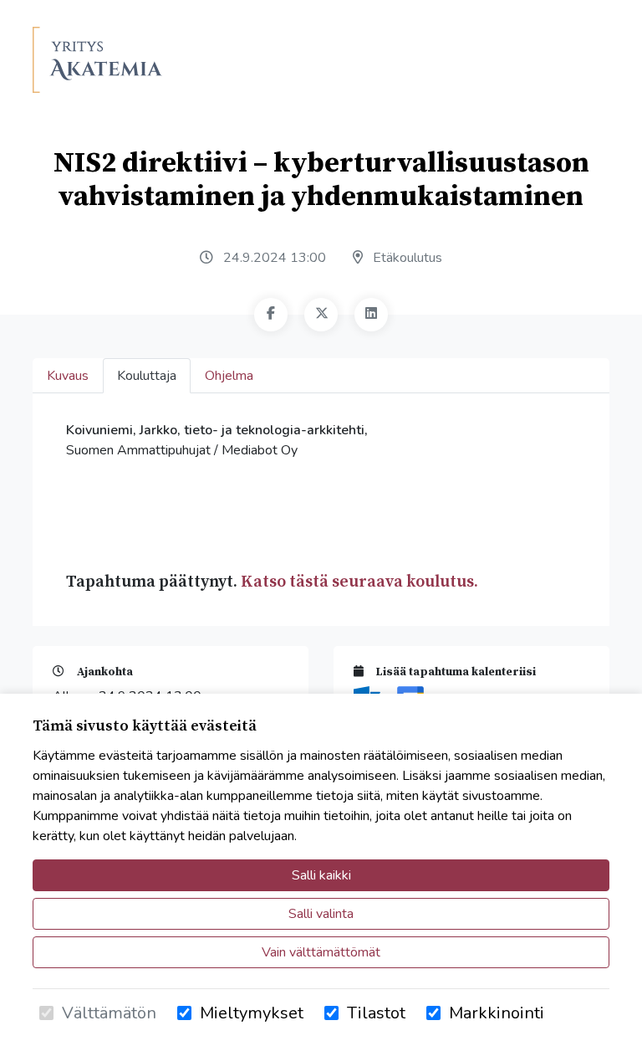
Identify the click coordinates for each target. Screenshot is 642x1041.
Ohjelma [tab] (229, 376)
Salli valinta (321, 914)
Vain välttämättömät (321, 952)
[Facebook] (271, 314)
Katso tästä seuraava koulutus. (359, 582)
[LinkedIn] (371, 314)
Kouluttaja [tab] (146, 376)
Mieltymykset (251, 1013)
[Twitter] (321, 314)
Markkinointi (496, 1013)
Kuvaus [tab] (68, 376)
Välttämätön (109, 1013)
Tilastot (376, 1013)
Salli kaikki (321, 875)
